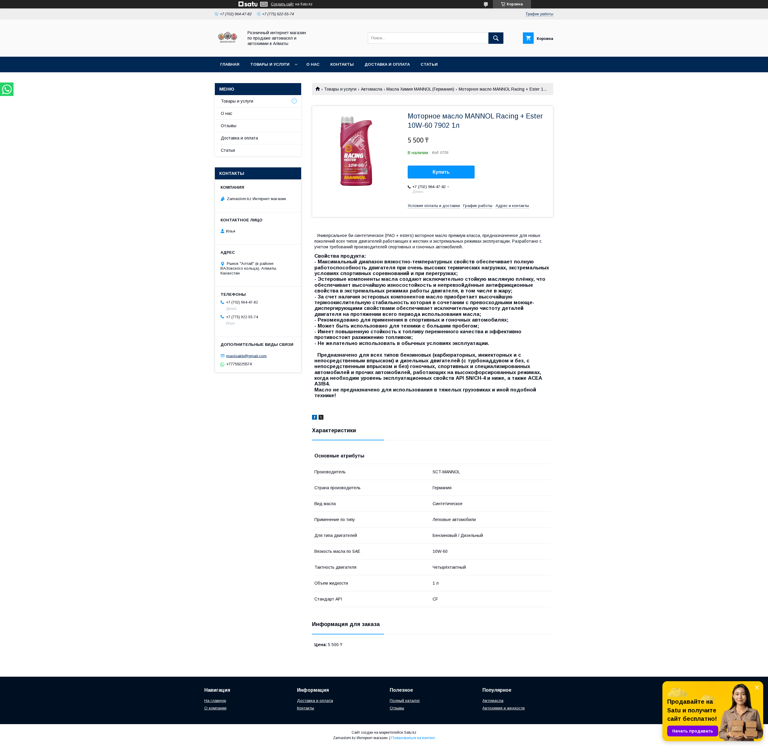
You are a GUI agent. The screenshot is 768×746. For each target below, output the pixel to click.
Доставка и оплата (387, 64)
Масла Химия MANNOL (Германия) (420, 89)
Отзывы (228, 125)
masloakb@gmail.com (246, 355)
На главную (215, 700)
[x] (321, 418)
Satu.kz (410, 732)
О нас (313, 64)
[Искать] (495, 38)
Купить (441, 172)
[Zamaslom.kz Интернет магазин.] (227, 48)
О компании (215, 708)
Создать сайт (282, 4)
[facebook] (314, 418)
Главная (229, 64)
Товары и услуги (270, 64)
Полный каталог (405, 700)
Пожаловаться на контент (413, 738)
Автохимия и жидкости (503, 708)
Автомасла (371, 89)
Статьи (429, 64)
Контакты (342, 64)
